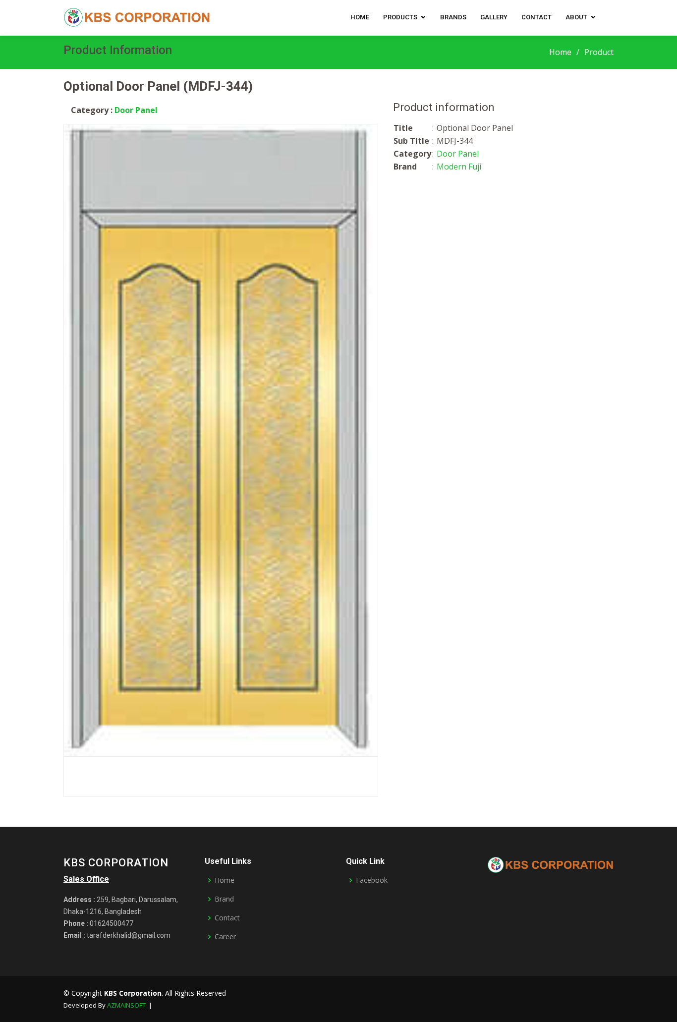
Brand (224, 899)
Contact (536, 17)
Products (400, 17)
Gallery (494, 17)
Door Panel (136, 110)
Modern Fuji (459, 166)
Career (225, 936)
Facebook (372, 880)
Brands (453, 17)
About (576, 17)
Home (359, 17)
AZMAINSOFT (126, 1005)
